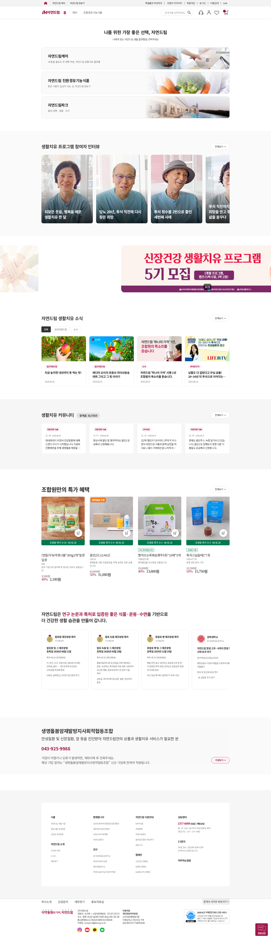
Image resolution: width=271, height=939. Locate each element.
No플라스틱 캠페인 (143, 871)
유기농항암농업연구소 (101, 855)
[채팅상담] (261, 929)
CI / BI (53, 855)
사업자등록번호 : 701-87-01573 (106, 913)
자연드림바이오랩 (100, 861)
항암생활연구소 (99, 866)
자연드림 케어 (58, 3)
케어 (74, 12)
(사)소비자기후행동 (100, 834)
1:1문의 (181, 841)
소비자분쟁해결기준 (130, 916)
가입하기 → (220, 760)
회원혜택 (139, 828)
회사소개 (46, 902)
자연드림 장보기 (77, 3)
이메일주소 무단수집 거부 (133, 919)
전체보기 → (220, 146)
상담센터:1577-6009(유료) (133, 922)
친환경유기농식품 (92, 12)
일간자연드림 (61, 329)
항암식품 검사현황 (58, 828)
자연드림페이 (141, 834)
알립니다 (139, 844)
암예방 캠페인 (141, 866)
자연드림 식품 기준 (58, 823)
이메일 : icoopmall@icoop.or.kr (91, 922)
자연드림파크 (98, 839)
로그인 (202, 3)
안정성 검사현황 (57, 834)
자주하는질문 (184, 860)
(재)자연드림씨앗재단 (101, 828)
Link (225, 3)
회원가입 (191, 3)
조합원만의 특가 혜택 (65, 489)
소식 (76, 329)
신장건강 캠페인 (142, 861)
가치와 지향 (55, 850)
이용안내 (214, 3)
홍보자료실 (97, 902)
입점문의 (63, 902)
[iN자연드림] (45, 3)
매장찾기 (54, 861)
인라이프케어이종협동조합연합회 (106, 823)
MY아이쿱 (139, 823)
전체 (46, 329)
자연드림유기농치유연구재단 (104, 871)
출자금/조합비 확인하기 (145, 839)
